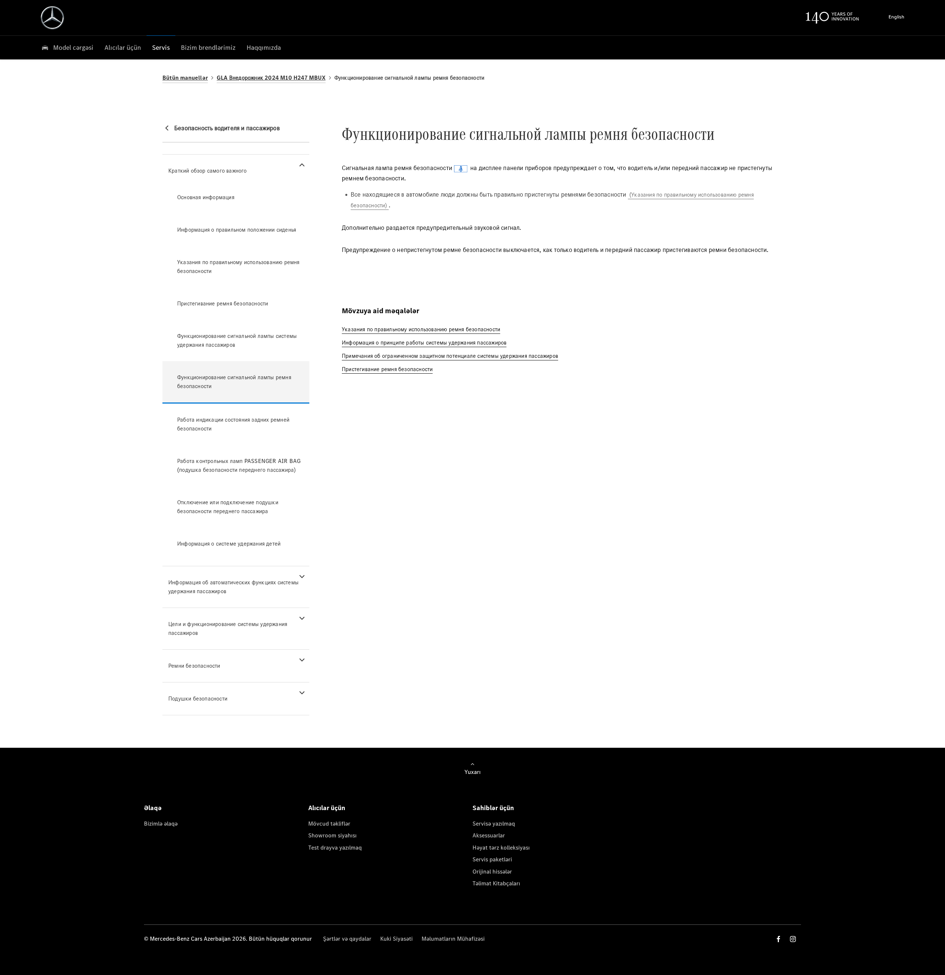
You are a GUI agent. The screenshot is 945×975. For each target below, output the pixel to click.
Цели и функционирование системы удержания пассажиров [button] (227, 628)
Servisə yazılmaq (493, 823)
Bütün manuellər (185, 78)
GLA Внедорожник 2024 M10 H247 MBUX (271, 78)
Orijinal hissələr (492, 871)
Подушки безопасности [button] (197, 698)
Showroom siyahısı (332, 835)
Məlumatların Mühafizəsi (453, 939)
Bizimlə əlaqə (161, 823)
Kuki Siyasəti (396, 939)
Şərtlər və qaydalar (347, 939)
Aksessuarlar (488, 835)
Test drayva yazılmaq (335, 847)
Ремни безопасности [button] (194, 666)
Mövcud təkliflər (329, 823)
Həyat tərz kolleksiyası (501, 847)
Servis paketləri (492, 859)
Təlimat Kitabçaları (496, 883)
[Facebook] (778, 939)
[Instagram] (792, 939)
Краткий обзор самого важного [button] (207, 170)
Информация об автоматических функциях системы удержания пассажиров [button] (233, 586)
